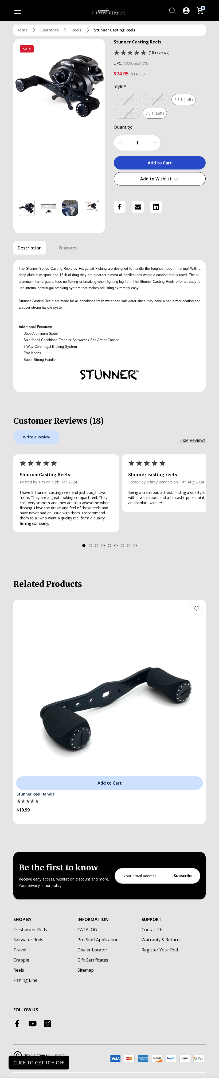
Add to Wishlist (156, 179)
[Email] (138, 207)
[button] (26, 208)
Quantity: (123, 127)
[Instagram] (47, 1023)
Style (120, 86)
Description (30, 248)
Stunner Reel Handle (35, 794)
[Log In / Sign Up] (186, 10)
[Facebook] (120, 207)
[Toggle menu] (17, 10)
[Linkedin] (156, 207)
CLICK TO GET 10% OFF (38, 1062)
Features (68, 248)
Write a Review (36, 436)
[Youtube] (32, 1023)
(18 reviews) (159, 52)
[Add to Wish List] (196, 609)
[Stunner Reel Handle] (109, 696)
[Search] (172, 10)
